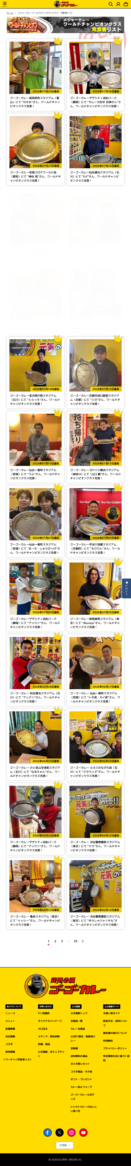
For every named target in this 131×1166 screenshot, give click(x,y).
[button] (5, 5)
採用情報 (10, 1051)
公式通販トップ (79, 1013)
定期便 (74, 1048)
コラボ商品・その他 (81, 1071)
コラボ (9, 1044)
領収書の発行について (115, 1033)
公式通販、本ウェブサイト (51, 1054)
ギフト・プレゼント (81, 1079)
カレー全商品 (78, 1028)
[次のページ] (82, 941)
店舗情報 (10, 1028)
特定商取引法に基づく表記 (116, 1058)
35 (75, 941)
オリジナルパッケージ (50, 1020)
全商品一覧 (77, 1020)
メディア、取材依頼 (49, 1036)
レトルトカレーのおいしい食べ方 (84, 1109)
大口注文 (43, 1028)
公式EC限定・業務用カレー (83, 1038)
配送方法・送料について (115, 1023)
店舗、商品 (44, 1044)
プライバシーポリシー (115, 1048)
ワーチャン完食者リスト (18, 1059)
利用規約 (108, 1040)
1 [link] (48, 941)
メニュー (10, 1020)
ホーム (10, 13)
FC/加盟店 (44, 1013)
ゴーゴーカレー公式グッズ (82, 1096)
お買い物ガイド (111, 1013)
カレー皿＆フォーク (81, 1087)
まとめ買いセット (80, 1063)
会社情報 (10, 1036)
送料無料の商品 (79, 1056)
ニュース (10, 1013)
